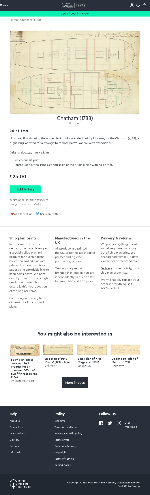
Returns (14, 446)
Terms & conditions (66, 427)
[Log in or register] (132, 5)
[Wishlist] (138, 5)
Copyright (61, 452)
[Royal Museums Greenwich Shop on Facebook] (101, 424)
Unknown (75, 123)
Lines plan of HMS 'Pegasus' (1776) (90, 360)
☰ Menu (5, 5)
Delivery (106, 268)
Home (14, 19)
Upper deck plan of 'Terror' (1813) (125, 360)
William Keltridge (22, 380)
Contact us (16, 427)
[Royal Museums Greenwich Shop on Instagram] (119, 424)
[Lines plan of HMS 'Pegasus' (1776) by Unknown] (92, 354)
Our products (18, 433)
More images (75, 382)
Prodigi (136, 486)
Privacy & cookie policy (68, 433)
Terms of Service (64, 459)
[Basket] (144, 5)
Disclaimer (60, 421)
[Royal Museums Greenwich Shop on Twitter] (110, 424)
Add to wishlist (23, 214)
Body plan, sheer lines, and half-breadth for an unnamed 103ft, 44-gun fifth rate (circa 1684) (24, 368)
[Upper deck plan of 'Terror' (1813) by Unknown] (125, 354)
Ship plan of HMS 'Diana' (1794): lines (57, 360)
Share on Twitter (49, 214)
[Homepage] (74, 5)
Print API (122, 486)
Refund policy (63, 465)
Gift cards (15, 452)
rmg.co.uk (131, 426)
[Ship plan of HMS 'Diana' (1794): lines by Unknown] (58, 353)
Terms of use (62, 440)
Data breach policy (66, 446)
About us (15, 421)
